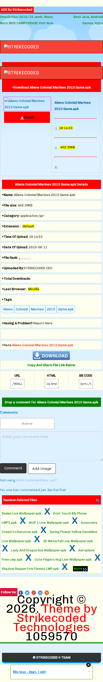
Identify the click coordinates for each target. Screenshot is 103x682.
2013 (51, 309)
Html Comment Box (32, 480)
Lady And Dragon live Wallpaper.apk (38, 550)
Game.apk (66, 309)
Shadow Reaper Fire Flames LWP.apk (30, 569)
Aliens (8, 309)
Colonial (22, 309)
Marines (37, 309)
